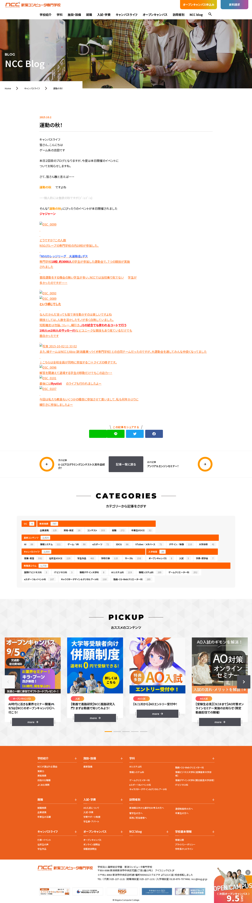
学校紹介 (45, 14)
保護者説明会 (90, 848)
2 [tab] (117, 731)
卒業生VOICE (141, 530)
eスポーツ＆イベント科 (39, 579)
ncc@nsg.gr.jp (199, 879)
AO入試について (91, 807)
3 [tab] (126, 731)
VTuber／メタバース (148, 544)
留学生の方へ (136, 813)
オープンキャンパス (155, 14)
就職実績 (41, 807)
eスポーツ (100, 544)
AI (28, 544)
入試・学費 (104, 14)
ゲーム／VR (76, 544)
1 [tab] (108, 731)
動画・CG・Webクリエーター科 (132, 579)
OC (28, 523)
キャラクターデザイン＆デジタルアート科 (83, 579)
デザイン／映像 (180, 544)
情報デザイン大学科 (92, 572)
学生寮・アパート (91, 821)
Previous (8, 681)
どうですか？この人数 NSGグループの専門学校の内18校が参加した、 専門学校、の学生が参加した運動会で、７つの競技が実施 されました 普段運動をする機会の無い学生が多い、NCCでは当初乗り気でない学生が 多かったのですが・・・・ (88, 261)
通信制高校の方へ (184, 808)
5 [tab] (143, 731)
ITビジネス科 (63, 572)
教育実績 (47, 523)
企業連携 (48, 530)
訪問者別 (178, 14)
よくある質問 (43, 784)
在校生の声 (43, 844)
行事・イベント (44, 839)
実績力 (40, 771)
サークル (133, 558)
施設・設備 (74, 14)
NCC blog (196, 14)
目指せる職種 (44, 780)
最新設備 (87, 766)
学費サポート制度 (91, 816)
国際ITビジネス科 (35, 572)
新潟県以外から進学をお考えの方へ (146, 807)
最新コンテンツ (36, 537)
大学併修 (206, 544)
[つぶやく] (135, 434)
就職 (89, 14)
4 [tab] (135, 731)
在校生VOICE (59, 558)
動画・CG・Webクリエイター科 (189, 767)
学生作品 (85, 558)
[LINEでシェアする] (116, 434)
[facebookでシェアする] (154, 434)
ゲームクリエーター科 (182, 572)
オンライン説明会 (91, 844)
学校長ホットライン (184, 848)
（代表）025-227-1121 (114, 879)
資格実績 (41, 775)
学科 (60, 14)
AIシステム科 (121, 572)
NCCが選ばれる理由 (47, 766)
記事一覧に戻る (126, 464)
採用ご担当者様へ (138, 817)
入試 (184, 558)
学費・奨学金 (204, 558)
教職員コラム (35, 565)
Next (243, 681)
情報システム (50, 544)
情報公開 (179, 839)
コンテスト (96, 530)
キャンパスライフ (126, 14)
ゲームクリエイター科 (139, 780)
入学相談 (156, 551)
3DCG (122, 544)
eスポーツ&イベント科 (140, 784)
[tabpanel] (33, 681)
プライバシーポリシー (185, 844)
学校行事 (109, 558)
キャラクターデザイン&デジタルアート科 (148, 789)
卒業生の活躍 (44, 816)
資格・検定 (72, 530)
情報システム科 (150, 572)
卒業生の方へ (182, 813)
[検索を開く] (210, 14)
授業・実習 (33, 558)
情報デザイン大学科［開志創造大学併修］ (195, 780)
